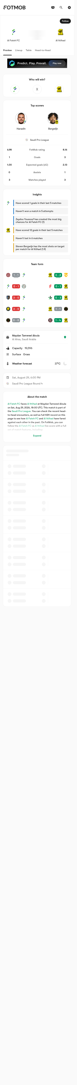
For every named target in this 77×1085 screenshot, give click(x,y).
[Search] (61, 7)
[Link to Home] (14, 7)
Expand (37, 435)
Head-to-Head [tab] (43, 50)
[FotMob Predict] (37, 63)
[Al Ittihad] (59, 89)
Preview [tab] (7, 50)
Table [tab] (29, 50)
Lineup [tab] (18, 50)
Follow (65, 21)
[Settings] (69, 7)
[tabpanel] (37, 311)
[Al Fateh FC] (15, 89)
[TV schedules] (53, 7)
